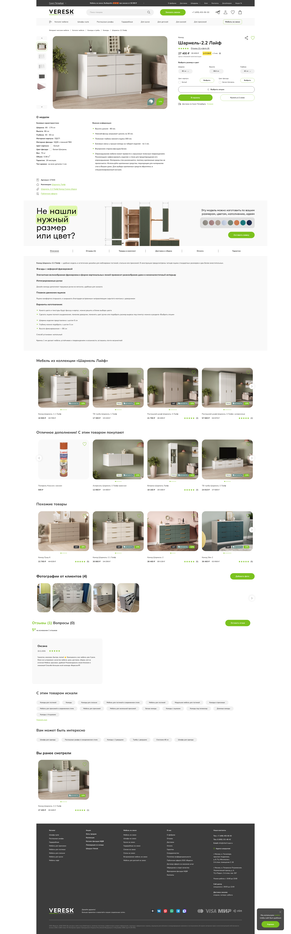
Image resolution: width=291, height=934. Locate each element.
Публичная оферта (49, 193)
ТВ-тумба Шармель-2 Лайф (214, 485)
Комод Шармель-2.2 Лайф (49, 806)
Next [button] (252, 386)
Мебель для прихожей (91, 708)
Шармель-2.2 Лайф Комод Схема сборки (59, 189)
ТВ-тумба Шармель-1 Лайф (105, 414)
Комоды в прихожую (217, 702)
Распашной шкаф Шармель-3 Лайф (162, 414)
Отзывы (170, 838)
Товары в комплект (127, 251)
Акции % (238, 3)
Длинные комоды (223, 708)
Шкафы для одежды (47, 740)
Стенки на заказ (129, 849)
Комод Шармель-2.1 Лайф (104, 557)
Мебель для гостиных (57, 849)
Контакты (215, 3)
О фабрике (172, 3)
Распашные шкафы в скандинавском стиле (81, 740)
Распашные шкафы (56, 838)
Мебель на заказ (129, 835)
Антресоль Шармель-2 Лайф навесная (110, 485)
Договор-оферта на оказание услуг (180, 864)
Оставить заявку (241, 235)
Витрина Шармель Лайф (158, 485)
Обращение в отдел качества (178, 868)
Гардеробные (54, 842)
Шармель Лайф (58, 184)
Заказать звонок (173, 12)
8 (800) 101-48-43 (224, 839)
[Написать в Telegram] (218, 12)
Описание (54, 251)
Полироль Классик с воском (50, 485)
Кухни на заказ (129, 842)
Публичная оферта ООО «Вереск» (180, 860)
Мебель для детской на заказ (134, 860)
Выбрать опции (217, 89)
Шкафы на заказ (129, 838)
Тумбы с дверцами (140, 740)
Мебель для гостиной (157, 702)
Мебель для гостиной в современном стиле (123, 702)
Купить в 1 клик (237, 97)
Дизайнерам (227, 3)
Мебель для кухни (56, 857)
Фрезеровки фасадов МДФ (177, 871)
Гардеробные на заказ (131, 846)
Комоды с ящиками (173, 708)
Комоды (69, 702)
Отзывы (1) (91, 251)
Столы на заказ (129, 853)
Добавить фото (242, 576)
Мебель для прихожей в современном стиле (57, 708)
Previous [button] (39, 458)
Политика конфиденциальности (179, 857)
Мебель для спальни (57, 853)
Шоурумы (194, 3)
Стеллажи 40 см (162, 740)
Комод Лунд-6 (44, 557)
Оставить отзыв (238, 623)
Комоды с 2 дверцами (115, 740)
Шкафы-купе (54, 835)
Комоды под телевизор (198, 708)
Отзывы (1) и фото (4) (200, 48)
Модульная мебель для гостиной (187, 702)
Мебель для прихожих (57, 846)
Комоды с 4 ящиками (48, 715)
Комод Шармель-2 (155, 557)
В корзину (195, 97)
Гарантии (236, 251)
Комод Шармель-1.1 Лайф (49, 414)
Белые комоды (150, 708)
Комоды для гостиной (48, 702)
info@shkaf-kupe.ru (226, 843)
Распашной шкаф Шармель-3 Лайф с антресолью (223, 414)
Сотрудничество (173, 853)
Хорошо (270, 924)
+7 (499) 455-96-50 (224, 836)
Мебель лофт (54, 860)
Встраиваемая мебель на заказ (135, 857)
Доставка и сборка (163, 251)
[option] (63, 395)
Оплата (200, 251)
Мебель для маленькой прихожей (123, 708)
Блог (206, 3)
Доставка (183, 3)
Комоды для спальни (89, 702)
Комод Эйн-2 (207, 557)
